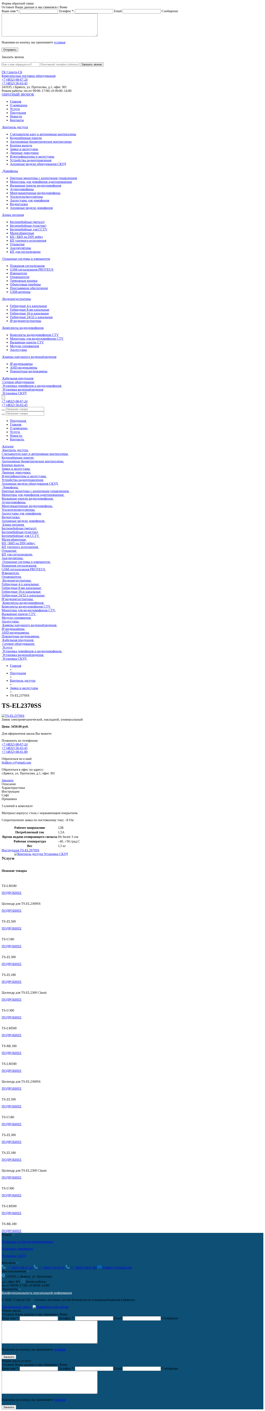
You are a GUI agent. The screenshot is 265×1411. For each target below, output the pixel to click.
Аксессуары (18, 350)
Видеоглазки (19, 204)
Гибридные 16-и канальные (29, 313)
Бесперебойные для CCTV (28, 229)
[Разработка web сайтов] (50, 1307)
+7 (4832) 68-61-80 (15, 751)
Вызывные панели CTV (27, 342)
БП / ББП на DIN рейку (26, 237)
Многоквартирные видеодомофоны (35, 193)
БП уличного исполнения (28, 240)
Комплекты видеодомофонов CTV (34, 335)
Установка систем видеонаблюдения (27, 1241)
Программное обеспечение (29, 288)
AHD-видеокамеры (23, 367)
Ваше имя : (10, 11)
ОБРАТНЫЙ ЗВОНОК (18, 94)
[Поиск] (3, 410)
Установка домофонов (17, 1248)
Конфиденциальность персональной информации (37, 1293)
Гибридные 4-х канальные (28, 306)
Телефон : (66, 11)
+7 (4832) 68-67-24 (15, 79)
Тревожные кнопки (23, 280)
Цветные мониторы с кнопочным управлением (43, 178)
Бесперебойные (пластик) (28, 225)
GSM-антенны (20, 292)
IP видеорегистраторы (25, 321)
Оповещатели (19, 277)
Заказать (7, 780)
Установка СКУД (14, 1255)
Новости (16, 116)
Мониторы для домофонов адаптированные (41, 182)
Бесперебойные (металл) (27, 222)
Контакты (17, 120)
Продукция (18, 112)
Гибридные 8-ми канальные (29, 309)
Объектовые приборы (25, 284)
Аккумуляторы (20, 248)
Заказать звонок (92, 64)
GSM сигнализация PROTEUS (31, 269)
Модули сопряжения (24, 346)
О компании (18, 105)
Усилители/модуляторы (26, 196)
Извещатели (18, 273)
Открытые (17, 244)
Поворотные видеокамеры (28, 371)
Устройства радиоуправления (30, 160)
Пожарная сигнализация (27, 266)
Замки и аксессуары (24, 149)
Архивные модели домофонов (31, 208)
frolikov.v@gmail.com (16, 762)
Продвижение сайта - (17, 1307)
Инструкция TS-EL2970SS (20, 850)
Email (118, 11)
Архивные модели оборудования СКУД (38, 164)
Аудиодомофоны (22, 189)
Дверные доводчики (24, 153)
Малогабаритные (22, 233)
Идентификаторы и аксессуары (32, 156)
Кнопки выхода (21, 145)
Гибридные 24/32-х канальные (31, 317)
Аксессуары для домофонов (29, 200)
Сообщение (170, 11)
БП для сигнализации (25, 251)
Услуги (15, 109)
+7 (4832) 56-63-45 (15, 83)
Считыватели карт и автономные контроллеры (43, 134)
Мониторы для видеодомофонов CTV (37, 338)
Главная (15, 101)
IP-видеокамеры (21, 364)
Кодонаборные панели (26, 138)
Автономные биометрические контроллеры (41, 141)
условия (59, 42)
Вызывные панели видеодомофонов (35, 185)
